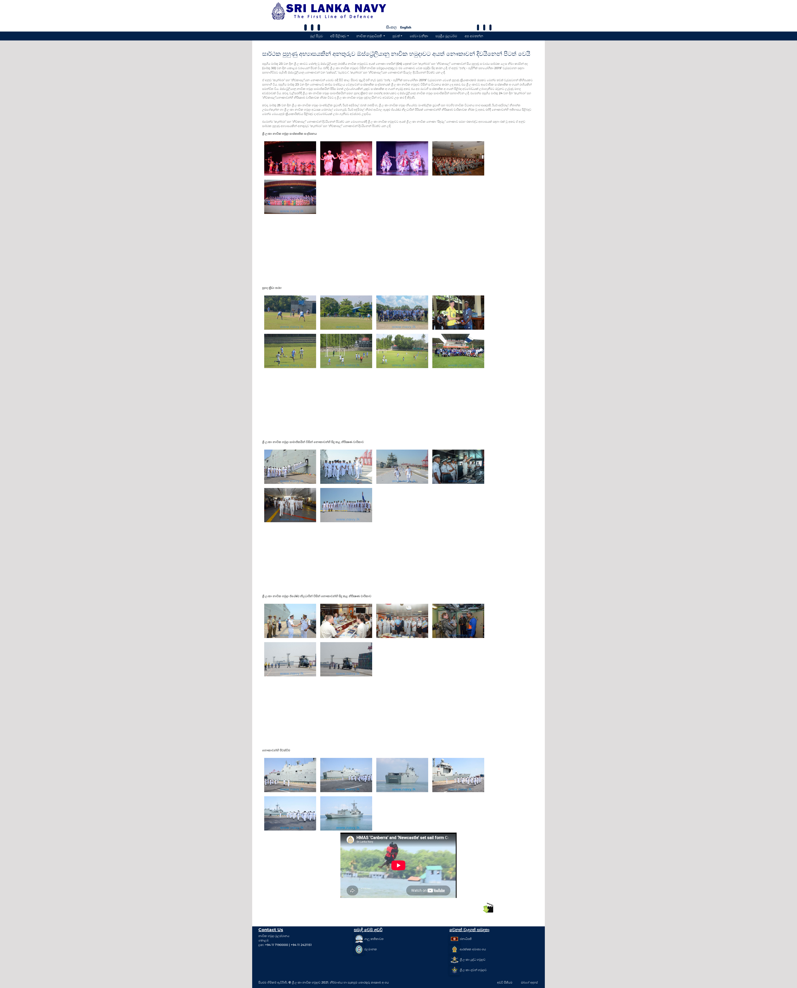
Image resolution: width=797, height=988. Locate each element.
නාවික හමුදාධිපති (369, 36)
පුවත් (396, 36)
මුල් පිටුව (316, 36)
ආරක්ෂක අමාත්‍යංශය (473, 949)
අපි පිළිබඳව (338, 36)
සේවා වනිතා (419, 36)
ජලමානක (370, 949)
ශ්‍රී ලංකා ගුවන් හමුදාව (473, 970)
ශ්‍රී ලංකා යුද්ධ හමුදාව (472, 959)
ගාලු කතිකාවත (374, 938)
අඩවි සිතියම (504, 982)
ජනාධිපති (466, 938)
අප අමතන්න (474, 36)
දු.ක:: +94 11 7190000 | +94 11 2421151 (285, 945)
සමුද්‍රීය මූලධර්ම (446, 36)
